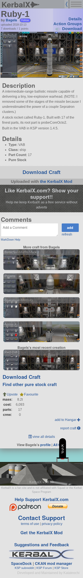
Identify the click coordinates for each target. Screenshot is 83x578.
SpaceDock (21, 563)
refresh (67, 234)
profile (45, 444)
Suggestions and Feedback (41, 544)
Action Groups (67, 24)
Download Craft (41, 172)
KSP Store (61, 568)
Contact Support (41, 517)
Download (72, 28)
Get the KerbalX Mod (41, 532)
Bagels (11, 20)
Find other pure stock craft (30, 384)
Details (75, 19)
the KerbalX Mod (56, 181)
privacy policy (52, 524)
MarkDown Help (10, 239)
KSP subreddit (24, 568)
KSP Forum (44, 568)
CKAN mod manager (53, 563)
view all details (43, 436)
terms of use (30, 524)
